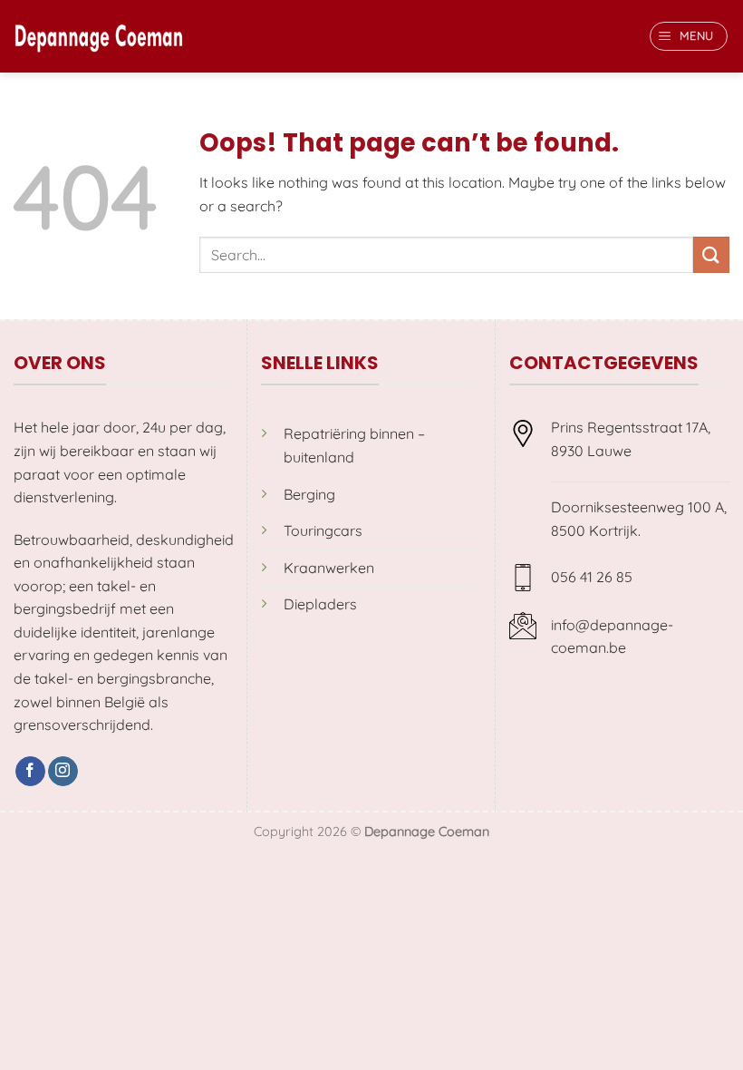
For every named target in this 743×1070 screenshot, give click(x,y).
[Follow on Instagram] (63, 771)
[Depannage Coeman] (99, 36)
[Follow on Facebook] (30, 771)
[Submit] (711, 254)
